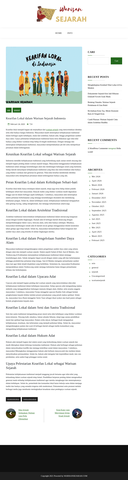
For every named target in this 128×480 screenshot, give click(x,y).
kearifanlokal (13, 399)
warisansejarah (29, 399)
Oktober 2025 (98, 206)
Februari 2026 (98, 189)
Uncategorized (98, 276)
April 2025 (97, 232)
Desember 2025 (99, 198)
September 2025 (99, 210)
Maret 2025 (97, 236)
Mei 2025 (96, 227)
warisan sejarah (52, 130)
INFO (70, 33)
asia (8, 110)
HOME (58, 33)
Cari (91, 52)
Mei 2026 (96, 176)
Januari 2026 (97, 193)
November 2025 (99, 202)
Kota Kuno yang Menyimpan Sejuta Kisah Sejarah (62, 413)
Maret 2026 (97, 185)
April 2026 (97, 181)
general (17, 110)
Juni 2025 (96, 223)
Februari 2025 (98, 240)
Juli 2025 (96, 219)
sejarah (95, 272)
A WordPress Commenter (98, 148)
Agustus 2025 (98, 215)
